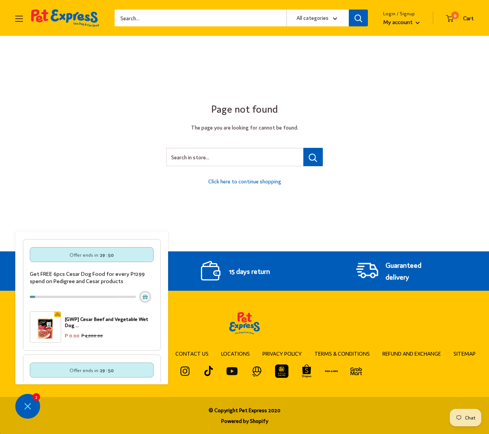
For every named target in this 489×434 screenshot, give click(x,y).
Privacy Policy (282, 353)
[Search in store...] (313, 157)
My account (398, 21)
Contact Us (192, 353)
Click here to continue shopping (244, 181)
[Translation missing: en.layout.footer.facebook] (185, 371)
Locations (235, 353)
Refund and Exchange (411, 353)
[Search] (358, 18)
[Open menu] (19, 19)
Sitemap (464, 353)
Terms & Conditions (342, 353)
